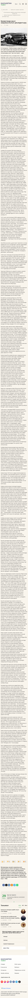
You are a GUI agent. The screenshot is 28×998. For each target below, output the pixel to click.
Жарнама (17, 973)
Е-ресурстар (4, 967)
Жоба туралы (18, 964)
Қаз (16, 4)
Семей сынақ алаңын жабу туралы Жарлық (15, 897)
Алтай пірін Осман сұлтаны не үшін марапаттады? (10, 923)
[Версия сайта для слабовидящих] (23, 4)
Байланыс (17, 967)
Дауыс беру (6, 948)
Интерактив (3, 970)
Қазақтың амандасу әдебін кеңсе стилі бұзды (10, 910)
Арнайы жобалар (5, 973)
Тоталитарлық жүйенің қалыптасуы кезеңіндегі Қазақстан (15, 13)
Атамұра (3, 964)
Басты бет (5, 9)
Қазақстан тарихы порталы (17, 9)
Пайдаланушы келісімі (20, 970)
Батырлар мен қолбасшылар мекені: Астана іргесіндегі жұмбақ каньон (10, 917)
